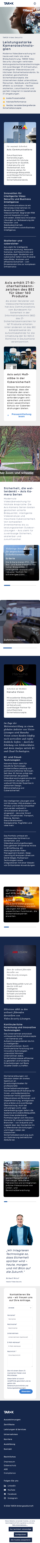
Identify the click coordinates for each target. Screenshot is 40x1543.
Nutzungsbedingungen (16, 1388)
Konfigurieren (20, 1535)
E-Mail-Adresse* (13, 1342)
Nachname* (12, 1324)
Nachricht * (11, 1351)
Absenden (25, 1391)
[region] (20, 563)
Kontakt (8, 1449)
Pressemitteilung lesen (21, 415)
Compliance (10, 1473)
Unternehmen (12, 1333)
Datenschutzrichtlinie (16, 1386)
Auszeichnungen (12, 1419)
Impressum (9, 1462)
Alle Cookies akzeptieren (21, 1540)
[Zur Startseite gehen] (8, 3)
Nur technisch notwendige (20, 1529)
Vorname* (11, 1315)
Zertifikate (9, 1424)
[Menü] (34, 3)
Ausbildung (9, 1444)
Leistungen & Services (15, 1429)
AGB (6, 1469)
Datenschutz (10, 1465)
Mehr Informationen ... (20, 1525)
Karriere (8, 1439)
